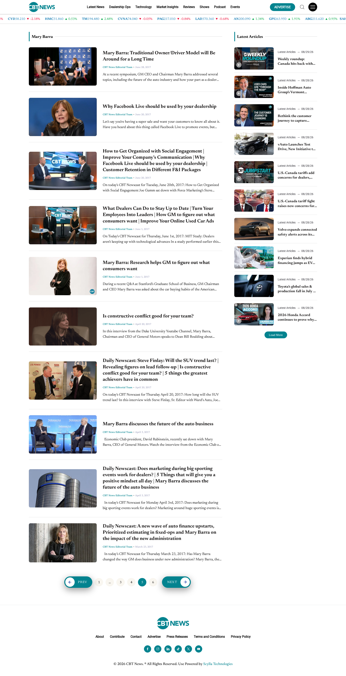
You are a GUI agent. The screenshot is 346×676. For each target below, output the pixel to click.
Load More (276, 334)
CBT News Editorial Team (117, 67)
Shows (204, 7)
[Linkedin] (168, 649)
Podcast (220, 7)
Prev (82, 582)
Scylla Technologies (218, 664)
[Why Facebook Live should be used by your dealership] (63, 117)
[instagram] (157, 649)
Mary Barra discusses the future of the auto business (158, 424)
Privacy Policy (241, 637)
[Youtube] (198, 649)
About (100, 637)
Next (172, 582)
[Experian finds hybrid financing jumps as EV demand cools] (254, 257)
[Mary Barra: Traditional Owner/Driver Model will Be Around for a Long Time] (63, 66)
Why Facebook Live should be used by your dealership (159, 106)
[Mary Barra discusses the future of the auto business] (63, 434)
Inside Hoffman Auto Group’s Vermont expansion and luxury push (295, 90)
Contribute (117, 637)
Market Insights (167, 7)
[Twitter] (188, 649)
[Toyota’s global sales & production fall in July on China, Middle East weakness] (254, 286)
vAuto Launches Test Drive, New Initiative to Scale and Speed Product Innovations (297, 147)
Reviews (189, 7)
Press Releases (177, 637)
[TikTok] (178, 649)
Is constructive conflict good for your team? (148, 316)
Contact (136, 637)
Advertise (154, 637)
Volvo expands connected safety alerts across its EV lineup (297, 232)
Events (235, 7)
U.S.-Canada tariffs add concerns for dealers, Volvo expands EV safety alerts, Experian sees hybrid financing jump (297, 175)
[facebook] (147, 649)
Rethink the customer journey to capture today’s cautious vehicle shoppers (296, 118)
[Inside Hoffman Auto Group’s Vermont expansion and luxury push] (254, 87)
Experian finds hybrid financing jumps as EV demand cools (295, 261)
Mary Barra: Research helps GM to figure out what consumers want (156, 265)
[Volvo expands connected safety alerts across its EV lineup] (254, 229)
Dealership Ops (120, 7)
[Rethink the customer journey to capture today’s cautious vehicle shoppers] (254, 115)
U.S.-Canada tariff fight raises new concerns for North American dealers (296, 204)
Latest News (95, 7)
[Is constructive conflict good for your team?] (63, 326)
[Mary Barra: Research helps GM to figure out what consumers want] (63, 276)
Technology (143, 7)
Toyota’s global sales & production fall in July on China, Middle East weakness (297, 289)
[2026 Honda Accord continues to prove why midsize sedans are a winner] (254, 314)
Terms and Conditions (209, 637)
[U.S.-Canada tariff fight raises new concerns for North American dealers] (254, 200)
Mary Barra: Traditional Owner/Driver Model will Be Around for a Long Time (159, 56)
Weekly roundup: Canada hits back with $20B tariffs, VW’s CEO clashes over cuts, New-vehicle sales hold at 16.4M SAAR (296, 62)
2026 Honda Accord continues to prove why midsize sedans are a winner (296, 317)
